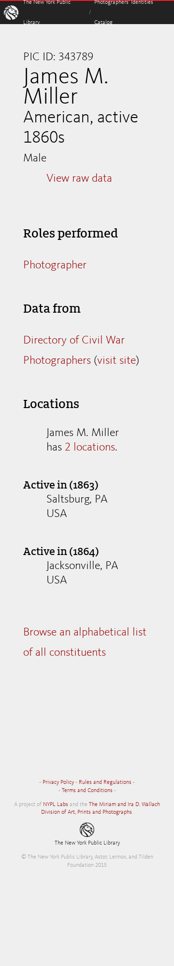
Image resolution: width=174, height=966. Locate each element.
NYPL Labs (55, 804)
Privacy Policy (58, 782)
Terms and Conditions (87, 791)
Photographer (55, 265)
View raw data (79, 179)
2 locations (90, 447)
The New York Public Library (87, 843)
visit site (116, 361)
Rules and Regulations (105, 782)
